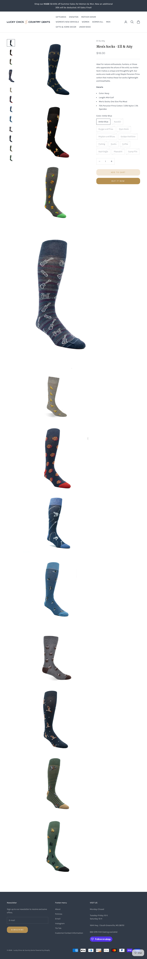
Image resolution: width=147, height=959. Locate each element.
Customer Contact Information (69, 933)
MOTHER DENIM (88, 17)
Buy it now (118, 181)
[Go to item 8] (11, 119)
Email (57, 918)
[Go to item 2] (11, 52)
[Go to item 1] (11, 42)
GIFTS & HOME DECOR (66, 27)
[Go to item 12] (11, 158)
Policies (58, 914)
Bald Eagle (103, 151)
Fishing (101, 144)
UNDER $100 (85, 27)
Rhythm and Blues (106, 136)
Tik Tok (58, 928)
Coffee (125, 144)
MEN (108, 22)
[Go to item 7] (11, 109)
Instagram (60, 923)
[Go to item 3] (11, 62)
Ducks (113, 144)
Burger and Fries (105, 129)
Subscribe (17, 930)
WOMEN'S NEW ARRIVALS (67, 22)
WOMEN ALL (97, 22)
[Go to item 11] (11, 148)
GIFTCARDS (61, 17)
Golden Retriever (128, 136)
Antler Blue (103, 121)
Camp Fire (132, 151)
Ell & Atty (100, 41)
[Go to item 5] (11, 89)
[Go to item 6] (11, 99)
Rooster (117, 121)
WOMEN (85, 22)
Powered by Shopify (42, 950)
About (57, 909)
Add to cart (118, 172)
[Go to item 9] (11, 128)
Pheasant (118, 151)
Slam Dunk (124, 129)
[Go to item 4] (11, 76)
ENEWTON (73, 17)
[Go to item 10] (11, 138)
